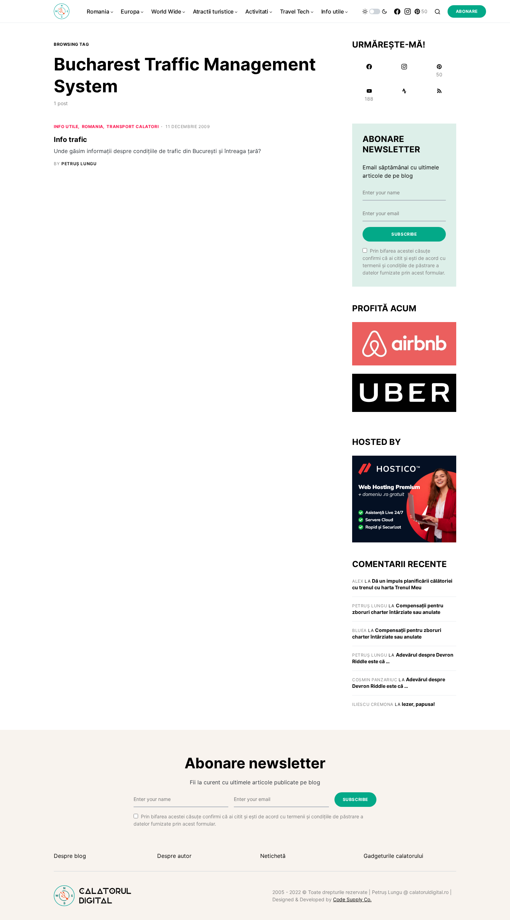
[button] (374, 11)
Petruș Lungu (369, 605)
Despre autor (174, 855)
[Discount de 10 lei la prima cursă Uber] (404, 392)
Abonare (467, 11)
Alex (357, 581)
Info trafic (70, 139)
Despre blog (70, 855)
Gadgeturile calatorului (393, 855)
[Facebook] (397, 11)
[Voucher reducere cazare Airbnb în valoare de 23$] (404, 343)
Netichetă (273, 855)
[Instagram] (408, 11)
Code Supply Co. (352, 899)
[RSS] (439, 95)
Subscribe (404, 234)
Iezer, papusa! (418, 704)
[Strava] (404, 95)
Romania (92, 126)
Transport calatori (133, 126)
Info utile (66, 126)
